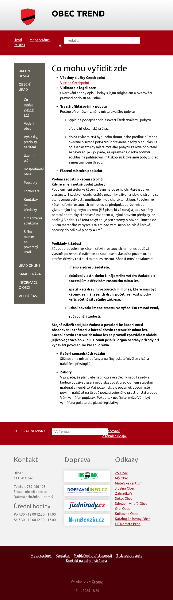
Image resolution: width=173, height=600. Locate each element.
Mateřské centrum (129, 483)
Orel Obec (122, 509)
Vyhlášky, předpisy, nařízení (31, 142)
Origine (97, 581)
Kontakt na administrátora (86, 561)
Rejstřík (19, 45)
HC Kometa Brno (128, 524)
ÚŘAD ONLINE (29, 265)
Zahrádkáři (123, 493)
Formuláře (31, 191)
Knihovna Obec (126, 514)
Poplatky (30, 182)
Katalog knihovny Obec (132, 519)
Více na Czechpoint (74, 83)
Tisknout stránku (129, 555)
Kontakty (63, 555)
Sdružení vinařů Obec (131, 503)
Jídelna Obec (125, 488)
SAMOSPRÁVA (30, 274)
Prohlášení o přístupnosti (93, 555)
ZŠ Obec (121, 473)
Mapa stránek (40, 40)
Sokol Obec (123, 498)
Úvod (18, 40)
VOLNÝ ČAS (28, 296)
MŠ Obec (121, 478)
